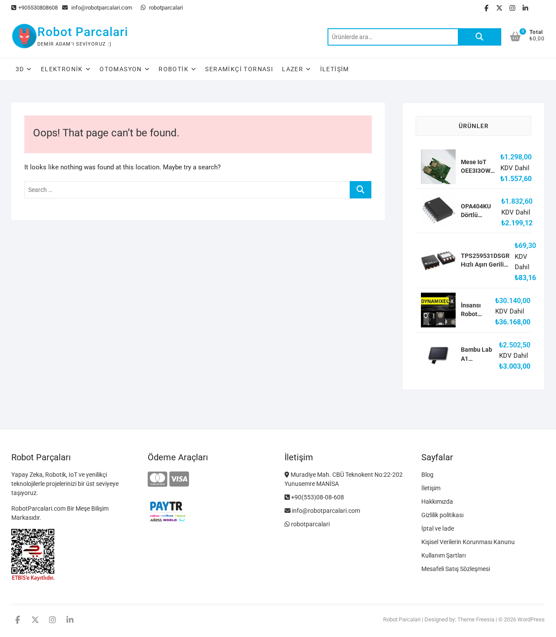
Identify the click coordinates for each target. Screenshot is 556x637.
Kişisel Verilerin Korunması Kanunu (468, 541)
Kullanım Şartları (443, 555)
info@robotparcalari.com (101, 7)
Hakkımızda (437, 501)
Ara (479, 37)
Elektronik (62, 69)
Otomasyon (120, 69)
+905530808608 (38, 7)
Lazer (292, 69)
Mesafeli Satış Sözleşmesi (455, 568)
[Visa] (179, 479)
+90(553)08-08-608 (317, 497)
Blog (427, 474)
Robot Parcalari (82, 32)
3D (20, 69)
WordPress (531, 619)
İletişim (334, 69)
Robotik (174, 69)
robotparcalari (165, 7)
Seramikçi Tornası (239, 69)
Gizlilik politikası (442, 515)
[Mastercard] (157, 479)
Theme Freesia (475, 619)
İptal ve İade (437, 528)
